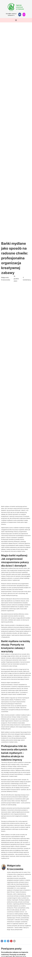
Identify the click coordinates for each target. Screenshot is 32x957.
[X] (5, 941)
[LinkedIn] (8, 941)
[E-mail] (14, 941)
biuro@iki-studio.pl (11, 13)
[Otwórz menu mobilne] (16, 20)
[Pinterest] (11, 941)
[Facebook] (2, 941)
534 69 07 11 (11, 15)
